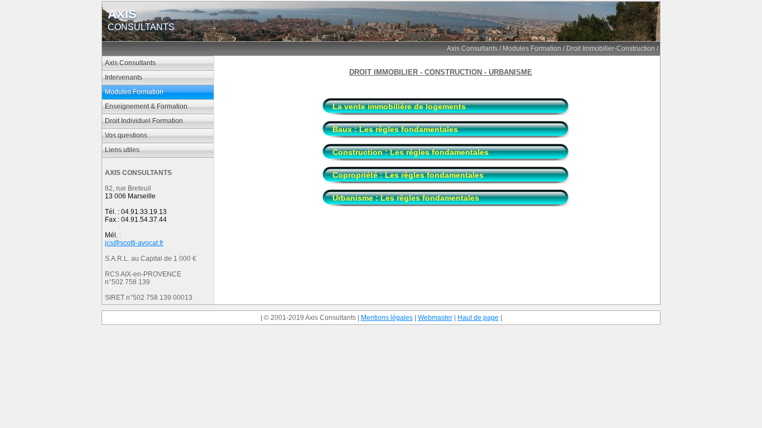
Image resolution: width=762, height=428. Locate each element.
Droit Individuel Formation (144, 121)
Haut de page (478, 318)
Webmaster (435, 318)
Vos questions (126, 135)
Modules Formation (532, 48)
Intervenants (123, 77)
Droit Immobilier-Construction (610, 48)
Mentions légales (387, 318)
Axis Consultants (472, 48)
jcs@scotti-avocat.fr (134, 243)
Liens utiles (122, 150)
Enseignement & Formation (146, 106)
